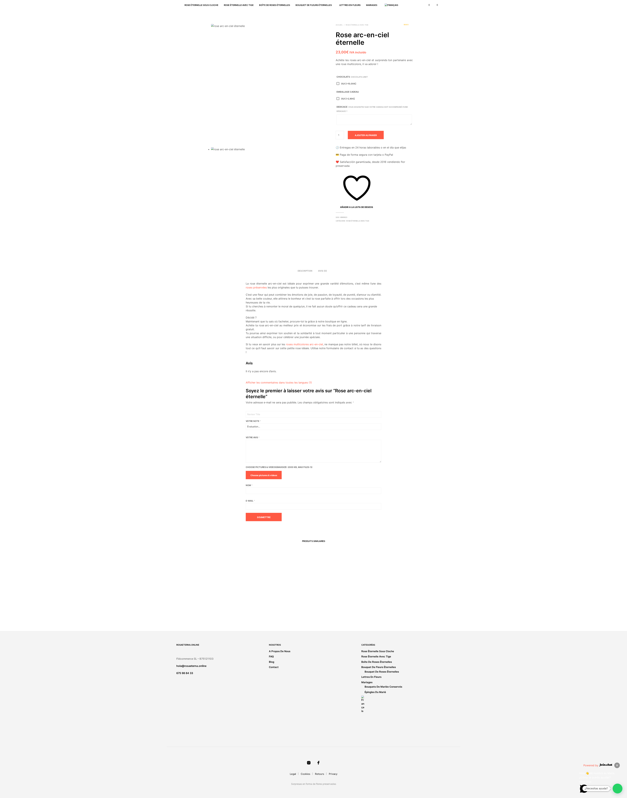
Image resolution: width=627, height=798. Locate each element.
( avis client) (408, 25)
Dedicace (372, 109)
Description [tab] (305, 270)
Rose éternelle (220, 611)
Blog (271, 661)
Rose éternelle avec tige (239, 5)
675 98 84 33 (184, 673)
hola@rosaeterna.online (191, 666)
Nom (249, 485)
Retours (319, 773)
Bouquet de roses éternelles (382, 671)
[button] (427, 5)
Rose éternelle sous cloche (201, 5)
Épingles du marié (375, 692)
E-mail (250, 500)
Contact (274, 667)
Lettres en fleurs (350, 5)
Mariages (371, 5)
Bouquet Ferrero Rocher (381, 611)
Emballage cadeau (348, 91)
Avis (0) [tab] (322, 270)
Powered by (591, 765)
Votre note (253, 421)
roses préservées (256, 287)
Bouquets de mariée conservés (383, 686)
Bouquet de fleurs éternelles (314, 5)
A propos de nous (279, 651)
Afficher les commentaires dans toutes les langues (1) (279, 382)
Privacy (333, 773)
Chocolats (352, 76)
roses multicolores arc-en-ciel (304, 344)
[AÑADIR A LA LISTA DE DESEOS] (235, 604)
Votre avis (253, 437)
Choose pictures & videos (263, 475)
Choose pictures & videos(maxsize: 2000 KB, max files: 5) (279, 467)
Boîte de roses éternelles (274, 5)
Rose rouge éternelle (275, 611)
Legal (293, 773)
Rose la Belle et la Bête (328, 611)
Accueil (339, 25)
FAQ (271, 656)
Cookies (305, 773)
